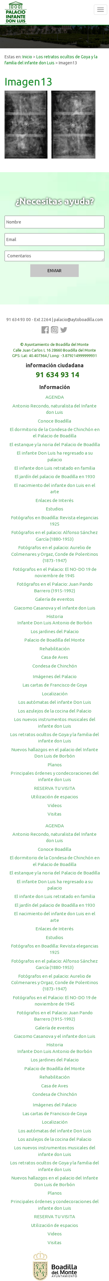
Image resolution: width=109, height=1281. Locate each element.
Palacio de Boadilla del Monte (54, 639)
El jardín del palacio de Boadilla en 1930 (55, 476)
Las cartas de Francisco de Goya (54, 684)
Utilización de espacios (54, 796)
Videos (55, 805)
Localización (55, 693)
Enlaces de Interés (54, 500)
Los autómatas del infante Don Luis (54, 702)
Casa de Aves (54, 657)
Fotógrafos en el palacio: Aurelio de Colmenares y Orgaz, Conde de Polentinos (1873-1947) (54, 554)
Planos (55, 764)
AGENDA (54, 397)
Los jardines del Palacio (55, 631)
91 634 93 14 (57, 375)
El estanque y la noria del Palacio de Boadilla (54, 444)
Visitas (54, 813)
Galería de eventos (54, 599)
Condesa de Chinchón (54, 665)
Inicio (27, 56)
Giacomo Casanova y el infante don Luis (54, 607)
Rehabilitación (54, 648)
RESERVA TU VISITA (54, 788)
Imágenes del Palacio (55, 676)
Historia (54, 616)
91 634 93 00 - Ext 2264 (28, 319)
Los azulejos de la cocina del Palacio (54, 710)
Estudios (54, 508)
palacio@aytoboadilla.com (78, 319)
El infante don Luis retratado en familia (54, 468)
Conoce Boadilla (54, 420)
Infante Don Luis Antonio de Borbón (54, 622)
